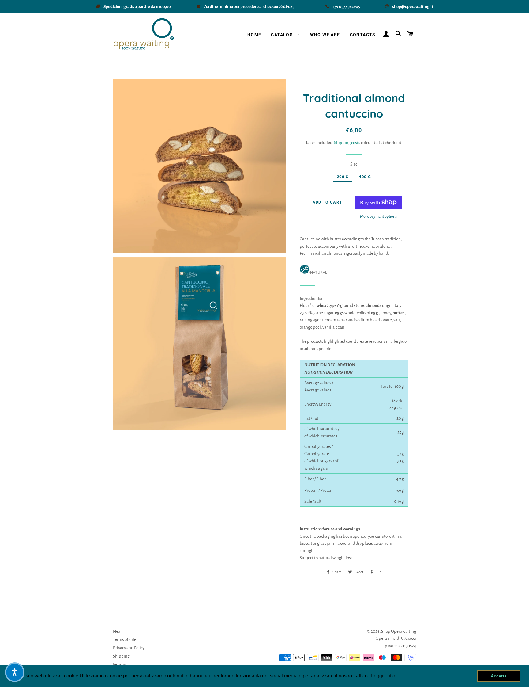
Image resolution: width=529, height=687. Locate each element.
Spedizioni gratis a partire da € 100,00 (137, 6)
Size (354, 164)
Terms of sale (124, 639)
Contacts (363, 34)
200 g (343, 176)
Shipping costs (347, 142)
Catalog (282, 34)
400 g (365, 176)
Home (254, 34)
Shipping (121, 656)
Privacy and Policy (128, 648)
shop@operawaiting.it (412, 6)
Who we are (325, 34)
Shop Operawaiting (398, 631)
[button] (14, 672)
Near (117, 631)
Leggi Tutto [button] (383, 675)
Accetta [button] (499, 676)
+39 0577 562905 (346, 6)
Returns (120, 664)
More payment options (378, 216)
